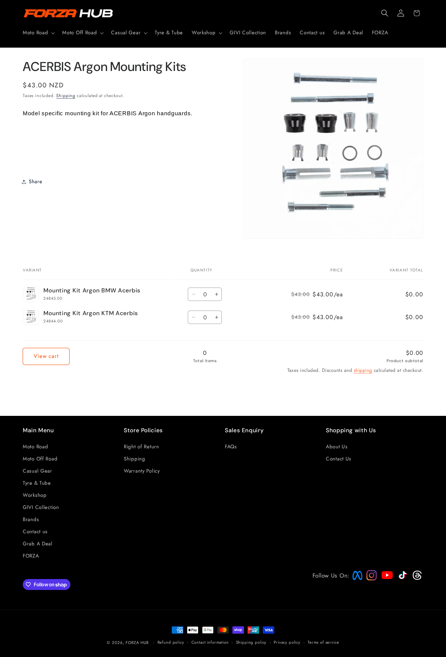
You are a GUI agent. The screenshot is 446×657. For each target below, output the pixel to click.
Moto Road (35, 446)
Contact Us (338, 458)
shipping (363, 370)
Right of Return (141, 446)
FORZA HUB (137, 642)
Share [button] (35, 181)
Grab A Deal (37, 543)
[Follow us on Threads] (416, 578)
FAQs (231, 446)
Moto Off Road (40, 458)
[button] (38, 32)
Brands (31, 519)
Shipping (65, 95)
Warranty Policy (142, 470)
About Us (337, 446)
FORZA (31, 555)
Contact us (35, 531)
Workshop (35, 495)
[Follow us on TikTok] (402, 579)
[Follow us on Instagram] (369, 578)
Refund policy (170, 642)
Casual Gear (37, 470)
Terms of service (323, 642)
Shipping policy (251, 642)
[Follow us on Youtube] (385, 586)
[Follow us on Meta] (356, 580)
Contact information (210, 642)
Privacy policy (287, 642)
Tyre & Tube (37, 483)
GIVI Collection (41, 507)
